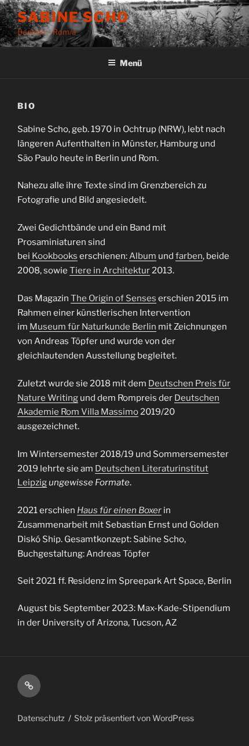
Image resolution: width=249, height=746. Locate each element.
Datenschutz (41, 718)
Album (142, 256)
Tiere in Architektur (109, 270)
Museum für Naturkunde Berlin (93, 326)
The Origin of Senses (113, 298)
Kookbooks (54, 256)
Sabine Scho (73, 17)
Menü (131, 63)
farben (189, 256)
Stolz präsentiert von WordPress (134, 718)
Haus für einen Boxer (119, 510)
